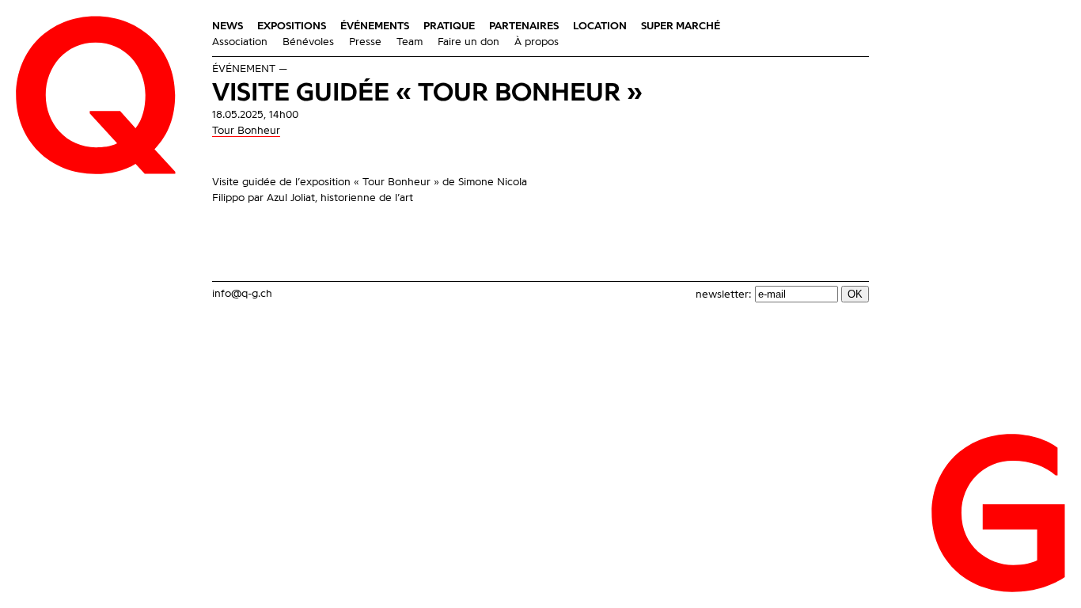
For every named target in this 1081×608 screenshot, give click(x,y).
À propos (536, 42)
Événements (374, 26)
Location (600, 26)
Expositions (291, 26)
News (227, 26)
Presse (365, 42)
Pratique (449, 26)
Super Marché (680, 26)
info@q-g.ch (242, 293)
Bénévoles (308, 42)
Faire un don (468, 42)
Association (239, 42)
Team (409, 42)
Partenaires (524, 26)
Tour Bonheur (246, 130)
